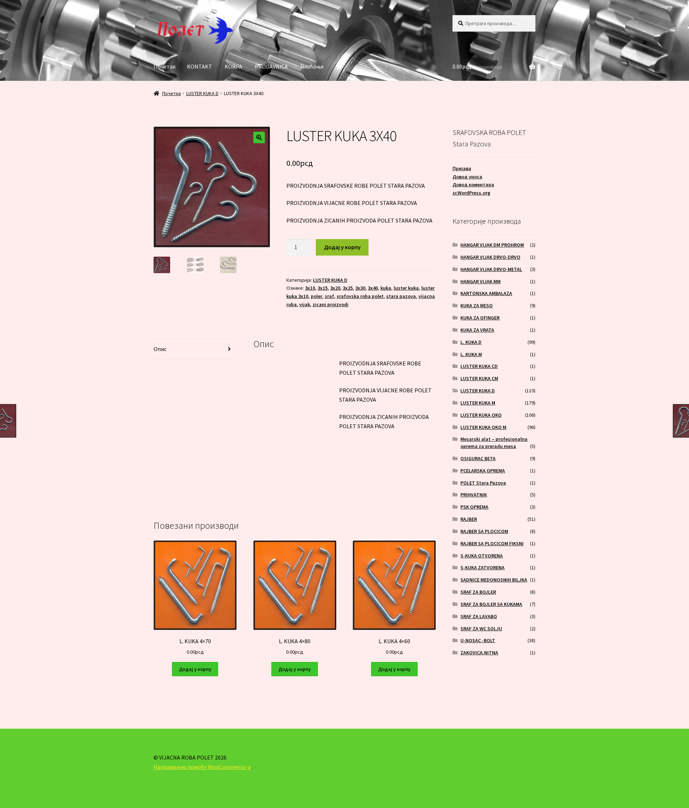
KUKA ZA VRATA (477, 330)
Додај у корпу (342, 247)
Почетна (171, 93)
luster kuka (406, 288)
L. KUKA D (471, 342)
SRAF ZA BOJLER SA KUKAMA (491, 604)
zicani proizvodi (330, 304)
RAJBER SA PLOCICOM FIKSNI (492, 543)
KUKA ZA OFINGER (480, 317)
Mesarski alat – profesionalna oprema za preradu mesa (494, 442)
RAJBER (468, 519)
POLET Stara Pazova (483, 483)
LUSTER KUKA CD (479, 366)
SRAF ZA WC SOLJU (481, 628)
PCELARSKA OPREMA (482, 470)
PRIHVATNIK (473, 494)
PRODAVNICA (271, 66)
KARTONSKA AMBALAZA (486, 293)
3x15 (323, 288)
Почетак (164, 66)
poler (316, 296)
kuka (385, 288)
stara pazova (401, 296)
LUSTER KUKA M (477, 403)
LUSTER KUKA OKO (481, 415)
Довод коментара (473, 184)
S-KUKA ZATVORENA (482, 567)
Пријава (462, 168)
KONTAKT (199, 66)
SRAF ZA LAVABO (478, 616)
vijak (304, 304)
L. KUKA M (471, 354)
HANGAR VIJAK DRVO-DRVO (490, 257)
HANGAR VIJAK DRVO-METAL (491, 269)
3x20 (335, 288)
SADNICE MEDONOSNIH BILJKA (493, 579)
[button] (259, 137)
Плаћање (312, 66)
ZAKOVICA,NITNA (479, 652)
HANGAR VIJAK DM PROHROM (492, 245)
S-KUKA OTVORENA (481, 555)
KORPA (233, 66)
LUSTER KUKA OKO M (483, 427)
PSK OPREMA (474, 507)
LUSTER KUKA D (202, 93)
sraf (329, 296)
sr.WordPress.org (471, 193)
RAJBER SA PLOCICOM (484, 531)
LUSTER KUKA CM (479, 378)
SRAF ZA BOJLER (478, 592)
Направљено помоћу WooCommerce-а (202, 766)
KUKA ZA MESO (476, 305)
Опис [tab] (160, 348)
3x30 (360, 288)
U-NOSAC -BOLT (477, 640)
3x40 (373, 288)
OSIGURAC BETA (478, 458)
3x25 (348, 288)
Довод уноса (467, 176)
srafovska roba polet (360, 296)
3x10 (310, 288)
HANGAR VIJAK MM (480, 281)
